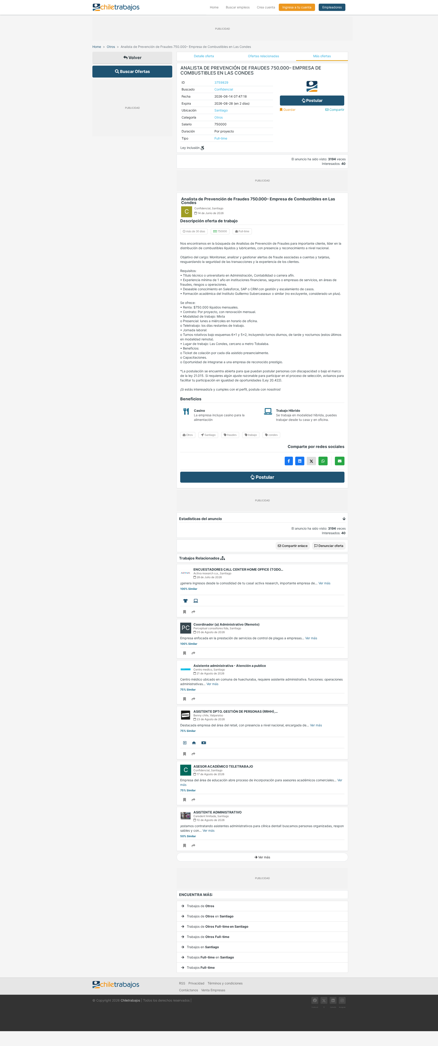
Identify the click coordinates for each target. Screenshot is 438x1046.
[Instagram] (342, 1000)
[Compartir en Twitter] (311, 461)
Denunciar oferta (330, 546)
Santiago (221, 110)
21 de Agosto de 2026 (210, 673)
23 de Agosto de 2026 (210, 719)
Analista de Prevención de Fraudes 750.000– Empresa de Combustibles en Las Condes (258, 201)
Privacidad (196, 983)
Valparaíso (216, 715)
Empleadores (332, 7)
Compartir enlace (294, 546)
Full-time (220, 138)
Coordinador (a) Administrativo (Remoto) (226, 624)
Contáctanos (188, 990)
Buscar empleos (238, 7)
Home (216, 7)
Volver (134, 57)
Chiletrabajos (130, 1000)
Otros (111, 47)
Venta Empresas (213, 990)
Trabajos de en (210, 916)
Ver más (324, 583)
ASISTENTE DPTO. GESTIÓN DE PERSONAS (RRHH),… (235, 711)
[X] (324, 1000)
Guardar (288, 109)
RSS (182, 983)
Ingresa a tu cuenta (296, 7)
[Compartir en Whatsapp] (323, 461)
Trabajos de (200, 906)
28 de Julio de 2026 (209, 577)
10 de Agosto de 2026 (210, 820)
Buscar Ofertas (134, 71)
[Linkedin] (333, 1000)
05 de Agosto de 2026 (210, 632)
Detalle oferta (204, 56)
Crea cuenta (266, 7)
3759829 (221, 82)
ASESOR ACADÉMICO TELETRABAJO (223, 766)
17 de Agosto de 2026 (210, 774)
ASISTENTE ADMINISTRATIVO (217, 812)
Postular (314, 100)
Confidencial (223, 89)
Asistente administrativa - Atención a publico (229, 666)
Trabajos (200, 967)
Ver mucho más (191, 864)
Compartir (336, 109)
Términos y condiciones (225, 983)
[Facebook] (314, 1000)
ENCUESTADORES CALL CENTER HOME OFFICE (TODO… (238, 569)
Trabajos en (202, 947)
